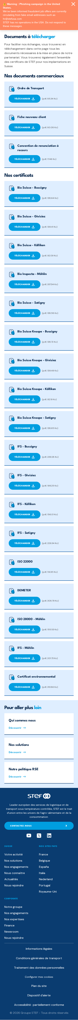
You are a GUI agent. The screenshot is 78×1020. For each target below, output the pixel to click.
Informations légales (39, 949)
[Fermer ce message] (73, 4)
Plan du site (39, 986)
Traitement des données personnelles (39, 968)
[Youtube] (29, 836)
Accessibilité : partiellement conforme (39, 1005)
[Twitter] (39, 836)
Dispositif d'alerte (39, 995)
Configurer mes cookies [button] (39, 976)
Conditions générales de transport (39, 958)
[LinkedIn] (49, 836)
